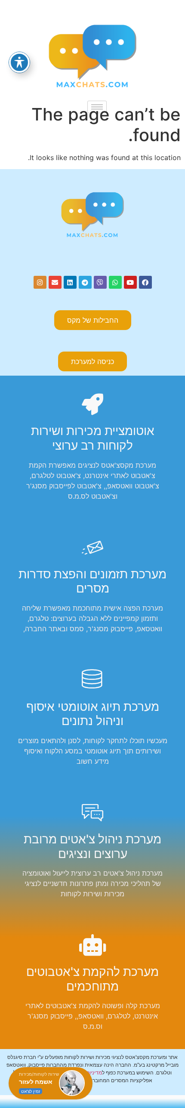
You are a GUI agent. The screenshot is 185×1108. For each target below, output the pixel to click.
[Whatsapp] (115, 282)
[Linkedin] (70, 282)
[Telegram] (85, 282)
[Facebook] (145, 282)
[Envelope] (55, 282)
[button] (92, 361)
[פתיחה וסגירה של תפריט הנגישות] (19, 62)
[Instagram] (40, 282)
